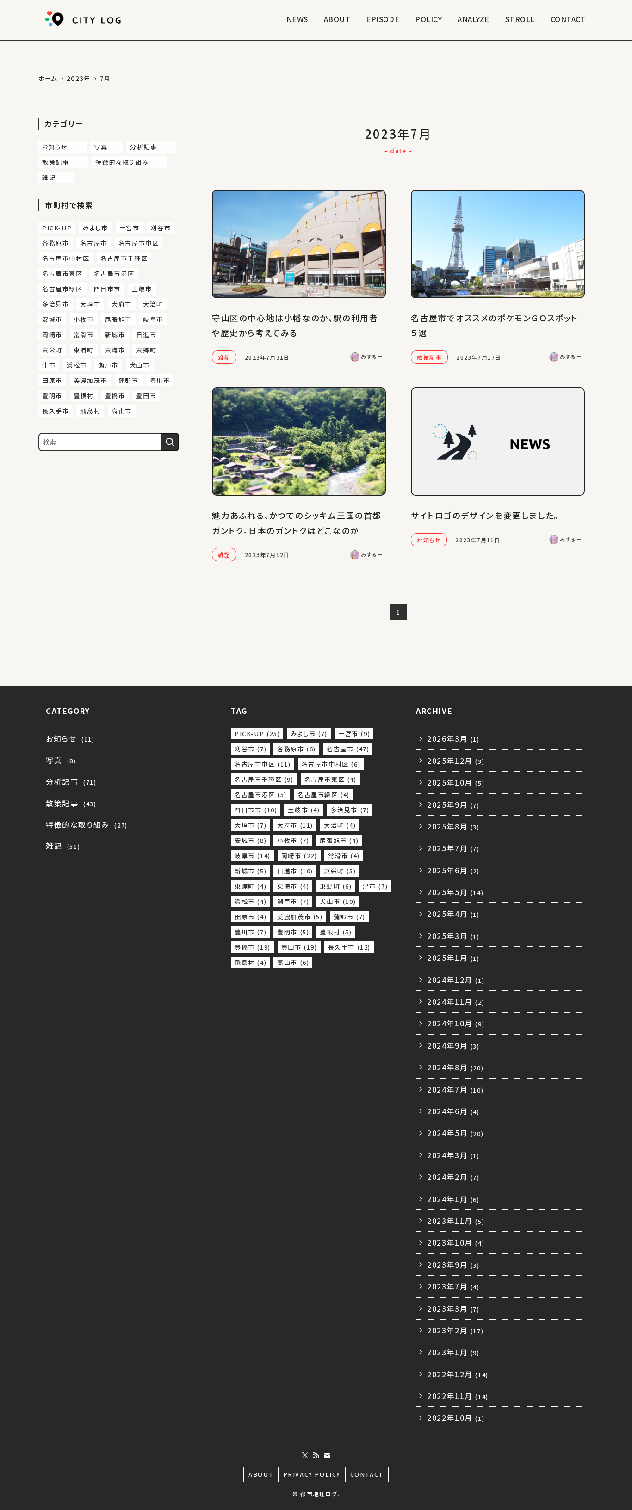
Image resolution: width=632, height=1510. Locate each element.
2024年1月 (453, 1198)
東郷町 (146, 349)
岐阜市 (153, 319)
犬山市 (140, 365)
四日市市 (107, 288)
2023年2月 (455, 1330)
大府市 (122, 304)
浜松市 (77, 365)
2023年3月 (453, 1308)
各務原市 (55, 243)
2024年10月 (455, 1023)
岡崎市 (52, 334)
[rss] (316, 1455)
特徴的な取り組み (129, 162)
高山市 (122, 410)
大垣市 (90, 304)
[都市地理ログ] (84, 19)
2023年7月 (453, 1286)
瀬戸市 (108, 365)
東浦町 (84, 349)
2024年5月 (455, 1132)
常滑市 (84, 334)
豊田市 (146, 395)
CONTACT (367, 1474)
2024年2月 (453, 1176)
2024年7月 (455, 1089)
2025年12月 (455, 760)
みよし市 (95, 227)
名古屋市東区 (62, 273)
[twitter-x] (305, 1455)
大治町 (153, 304)
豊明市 (52, 395)
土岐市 (142, 288)
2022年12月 (458, 1374)
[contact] (327, 1455)
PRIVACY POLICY (312, 1474)
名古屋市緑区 (62, 288)
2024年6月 (453, 1111)
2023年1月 (453, 1351)
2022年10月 (455, 1417)
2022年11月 (458, 1395)
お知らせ (62, 146)
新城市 (115, 334)
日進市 (146, 334)
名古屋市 (93, 243)
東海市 (115, 349)
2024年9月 (453, 1045)
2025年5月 (455, 891)
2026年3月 (453, 738)
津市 (49, 365)
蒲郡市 (128, 380)
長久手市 (55, 410)
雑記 (56, 177)
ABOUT (260, 1474)
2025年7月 (453, 847)
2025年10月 (455, 782)
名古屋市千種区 (124, 258)
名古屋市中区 (138, 243)
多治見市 (55, 304)
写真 (106, 146)
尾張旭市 (118, 319)
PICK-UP (57, 227)
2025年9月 (453, 804)
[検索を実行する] (170, 442)
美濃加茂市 (90, 380)
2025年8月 (453, 826)
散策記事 (63, 162)
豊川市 (160, 380)
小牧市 (84, 319)
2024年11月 (455, 1001)
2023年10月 (455, 1242)
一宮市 (129, 227)
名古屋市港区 (114, 273)
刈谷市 (160, 227)
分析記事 (151, 146)
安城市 (52, 319)
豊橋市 (115, 395)
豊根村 (84, 395)
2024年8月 (455, 1067)
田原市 (52, 380)
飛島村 (90, 410)
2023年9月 (453, 1264)
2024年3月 (453, 1154)
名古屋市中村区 (65, 258)
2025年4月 (453, 913)
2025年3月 (453, 935)
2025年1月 (453, 957)
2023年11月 (455, 1220)
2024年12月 (455, 979)
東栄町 (52, 349)
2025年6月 (453, 870)
